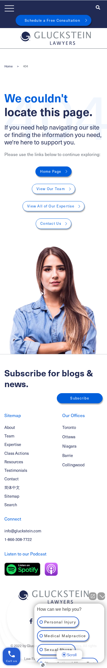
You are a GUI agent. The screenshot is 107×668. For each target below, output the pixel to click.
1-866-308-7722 (18, 539)
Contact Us (50, 223)
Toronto (69, 427)
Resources (13, 461)
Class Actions (16, 453)
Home (8, 66)
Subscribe (79, 398)
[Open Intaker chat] (43, 664)
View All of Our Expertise (50, 206)
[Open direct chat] (93, 596)
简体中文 (12, 487)
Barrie (67, 455)
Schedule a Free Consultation (52, 20)
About (9, 427)
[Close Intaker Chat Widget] (101, 596)
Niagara (69, 446)
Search (10, 504)
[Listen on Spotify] (22, 569)
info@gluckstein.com (22, 530)
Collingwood (73, 464)
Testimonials (15, 470)
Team (9, 436)
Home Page (50, 171)
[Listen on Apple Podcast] (51, 569)
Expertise (12, 444)
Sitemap (11, 496)
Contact (11, 478)
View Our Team (50, 188)
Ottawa (68, 436)
